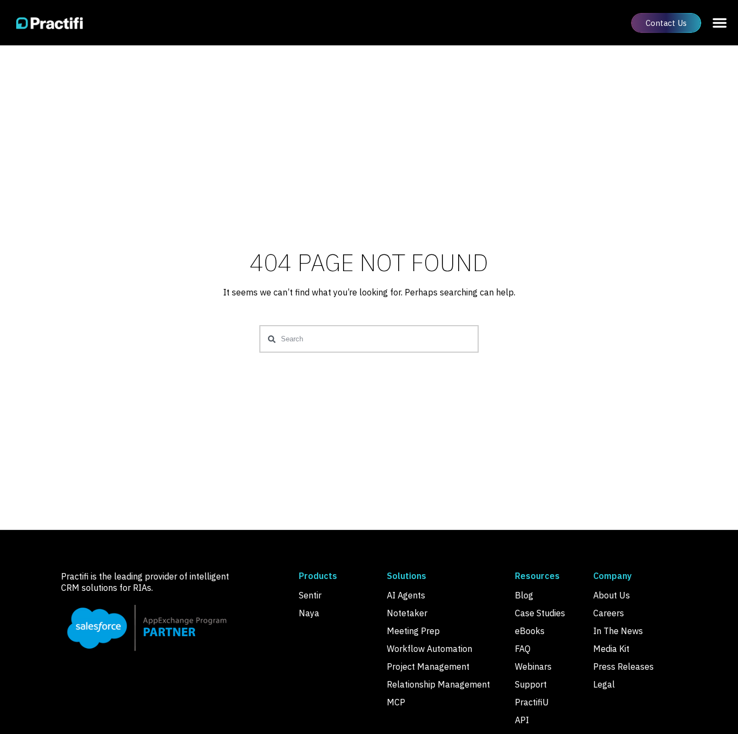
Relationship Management (438, 684)
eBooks (530, 630)
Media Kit (611, 648)
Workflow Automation (429, 648)
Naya (309, 613)
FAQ (523, 648)
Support (531, 684)
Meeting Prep (413, 630)
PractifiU (532, 702)
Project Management (428, 666)
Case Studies (540, 613)
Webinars (533, 666)
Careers (608, 613)
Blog (524, 595)
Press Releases (623, 666)
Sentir (310, 595)
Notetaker (407, 613)
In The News (618, 630)
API (522, 720)
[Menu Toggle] (719, 22)
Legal (604, 684)
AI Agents (406, 595)
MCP (396, 702)
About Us (611, 595)
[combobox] (369, 339)
